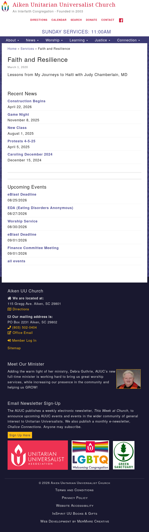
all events (16, 260)
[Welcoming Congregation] (92, 454)
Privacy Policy (75, 497)
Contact (107, 20)
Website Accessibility (75, 505)
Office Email (22, 332)
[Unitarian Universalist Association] (39, 454)
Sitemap (14, 347)
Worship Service (23, 221)
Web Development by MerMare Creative (74, 521)
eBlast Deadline (22, 194)
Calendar (59, 20)
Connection (127, 39)
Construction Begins (27, 100)
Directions (38, 20)
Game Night (18, 114)
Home (12, 48)
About (11, 39)
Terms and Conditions (74, 489)
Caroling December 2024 (30, 154)
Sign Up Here (19, 435)
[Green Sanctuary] (125, 454)
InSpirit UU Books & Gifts (74, 513)
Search (76, 20)
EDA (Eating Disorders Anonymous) (40, 207)
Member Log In (23, 340)
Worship (52, 39)
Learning (77, 39)
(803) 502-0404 (24, 327)
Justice (101, 39)
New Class (17, 127)
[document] (74, 160)
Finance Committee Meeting (33, 247)
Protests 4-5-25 (22, 141)
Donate (91, 20)
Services (27, 48)
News (31, 39)
